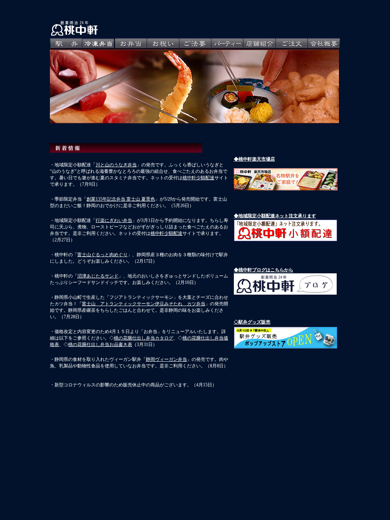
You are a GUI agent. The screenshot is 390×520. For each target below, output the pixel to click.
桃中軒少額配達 (198, 177)
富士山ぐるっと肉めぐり (102, 254)
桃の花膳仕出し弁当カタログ (143, 338)
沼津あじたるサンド (97, 276)
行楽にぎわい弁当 (114, 220)
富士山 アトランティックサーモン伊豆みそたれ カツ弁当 (143, 303)
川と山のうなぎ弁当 (116, 164)
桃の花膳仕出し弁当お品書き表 (100, 344)
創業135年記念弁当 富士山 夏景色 (120, 199)
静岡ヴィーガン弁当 (166, 359)
